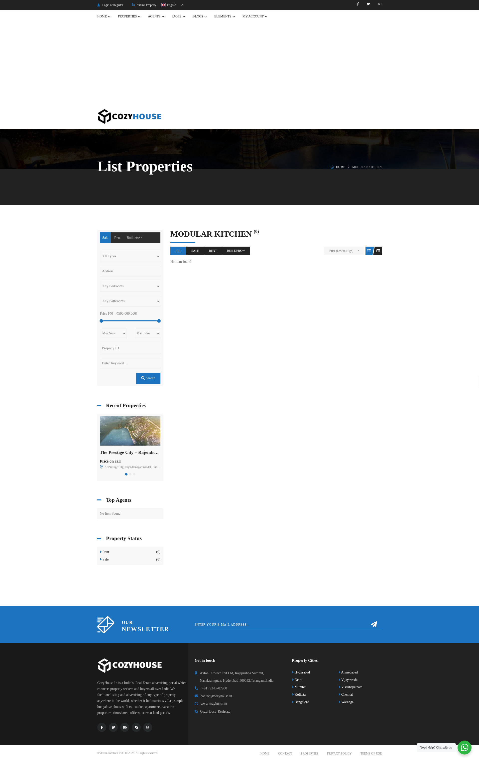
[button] (126, 474)
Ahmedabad (349, 672)
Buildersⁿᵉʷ (236, 251)
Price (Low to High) (341, 251)
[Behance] (124, 727)
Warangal (347, 702)
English (171, 5)
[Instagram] (147, 727)
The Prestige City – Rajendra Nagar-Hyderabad (146, 452)
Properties (309, 753)
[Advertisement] (239, 66)
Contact (285, 753)
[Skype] (136, 727)
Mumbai (300, 687)
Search (150, 378)
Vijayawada (349, 680)
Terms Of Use (371, 753)
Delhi (298, 680)
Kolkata (300, 694)
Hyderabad (302, 672)
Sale (195, 251)
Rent (213, 251)
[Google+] (380, 4)
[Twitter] (368, 4)
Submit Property (146, 5)
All (178, 251)
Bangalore (301, 702)
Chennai (346, 694)
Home (340, 167)
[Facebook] (358, 4)
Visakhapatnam (351, 687)
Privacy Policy (339, 753)
